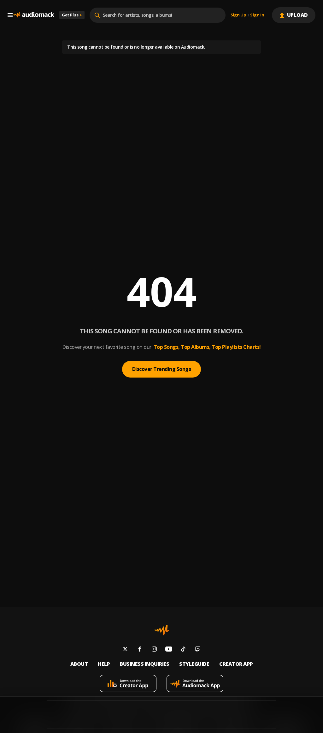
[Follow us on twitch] (198, 650)
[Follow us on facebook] (139, 650)
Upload (297, 14)
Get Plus (72, 15)
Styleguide (194, 664)
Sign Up (238, 15)
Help (104, 664)
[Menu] (10, 15)
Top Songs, (167, 346)
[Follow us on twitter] (125, 650)
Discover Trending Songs (161, 369)
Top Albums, (196, 346)
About (79, 664)
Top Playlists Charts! (236, 346)
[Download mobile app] (128, 684)
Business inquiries (144, 664)
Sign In (257, 15)
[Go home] (33, 15)
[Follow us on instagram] (154, 650)
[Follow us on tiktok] (183, 650)
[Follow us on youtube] (169, 650)
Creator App (236, 664)
